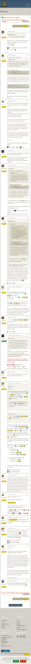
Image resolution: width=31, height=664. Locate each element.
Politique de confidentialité (4, 641)
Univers (3, 622)
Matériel (3, 626)
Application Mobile (21, 629)
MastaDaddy (4, 497)
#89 (27, 335)
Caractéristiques (5, 624)
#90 (27, 371)
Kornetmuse (10, 34)
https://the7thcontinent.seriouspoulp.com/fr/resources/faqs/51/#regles (18, 355)
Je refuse (23, 661)
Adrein (3, 154)
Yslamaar (4, 221)
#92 (27, 475)
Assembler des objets (11, 17)
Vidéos (18, 622)
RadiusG (3, 478)
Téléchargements (21, 626)
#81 (27, 31)
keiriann (3, 584)
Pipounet (3, 386)
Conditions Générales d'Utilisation (6, 638)
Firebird (10, 59)
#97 (27, 580)
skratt (3, 104)
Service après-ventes (6, 646)
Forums (4, 20)
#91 (27, 383)
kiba (2, 34)
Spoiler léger (11, 502)
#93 (27, 494)
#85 (27, 165)
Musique (19, 624)
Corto (3, 290)
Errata (18, 627)
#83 (27, 100)
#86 (27, 217)
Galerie (3, 627)
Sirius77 (3, 549)
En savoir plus (8, 661)
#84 (27, 150)
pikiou (3, 58)
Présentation (4, 620)
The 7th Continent (10, 20)
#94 (27, 517)
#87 (27, 286)
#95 (27, 528)
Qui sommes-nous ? (6, 635)
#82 (27, 55)
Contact (3, 644)
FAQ (18, 620)
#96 (27, 545)
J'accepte (16, 661)
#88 (27, 317)
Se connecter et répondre (15, 605)
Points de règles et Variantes (22, 593)
